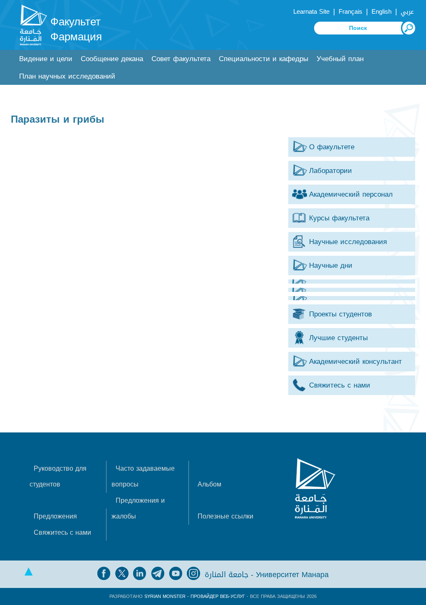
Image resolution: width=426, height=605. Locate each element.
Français (350, 11)
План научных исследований (67, 76)
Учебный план (340, 59)
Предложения (55, 516)
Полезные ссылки (225, 516)
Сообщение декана (112, 59)
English (381, 11)
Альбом (209, 484)
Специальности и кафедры (263, 59)
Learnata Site (311, 11)
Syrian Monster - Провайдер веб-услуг (194, 596)
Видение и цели (45, 59)
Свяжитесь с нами (62, 532)
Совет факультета (181, 59)
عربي (407, 11)
